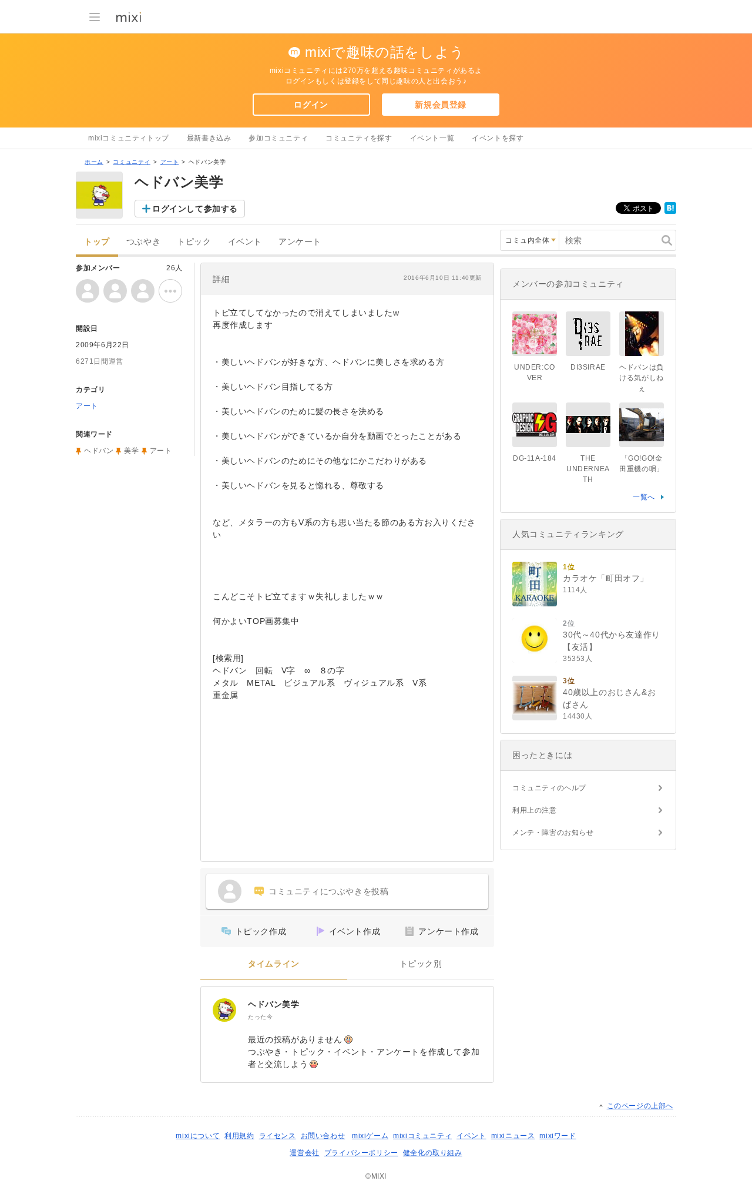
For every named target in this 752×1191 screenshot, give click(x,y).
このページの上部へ (640, 1106)
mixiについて (198, 1136)
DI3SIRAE (588, 367)
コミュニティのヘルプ (549, 788)
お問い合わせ (323, 1136)
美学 (131, 451)
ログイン (311, 104)
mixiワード (557, 1136)
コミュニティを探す (358, 138)
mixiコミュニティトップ (128, 138)
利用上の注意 (534, 810)
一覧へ (644, 497)
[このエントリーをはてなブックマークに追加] (670, 211)
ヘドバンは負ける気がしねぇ (641, 377)
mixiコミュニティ (422, 1136)
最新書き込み (209, 138)
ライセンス (277, 1136)
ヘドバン (98, 451)
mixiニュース (513, 1136)
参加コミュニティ (278, 138)
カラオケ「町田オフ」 (606, 578)
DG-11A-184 (534, 458)
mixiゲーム (370, 1136)
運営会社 (304, 1153)
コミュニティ (131, 162)
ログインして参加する (195, 208)
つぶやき (143, 241)
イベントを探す (497, 138)
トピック (194, 241)
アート (169, 162)
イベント (245, 241)
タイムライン (274, 963)
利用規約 (239, 1136)
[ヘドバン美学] (224, 1010)
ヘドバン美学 (274, 1004)
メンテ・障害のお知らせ (553, 832)
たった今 (260, 1017)
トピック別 (421, 963)
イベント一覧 (432, 138)
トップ (97, 241)
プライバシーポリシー (361, 1153)
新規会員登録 (440, 104)
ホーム (94, 162)
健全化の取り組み (432, 1153)
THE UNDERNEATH (588, 469)
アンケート (299, 241)
